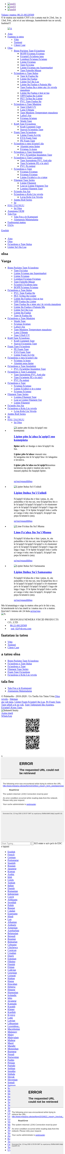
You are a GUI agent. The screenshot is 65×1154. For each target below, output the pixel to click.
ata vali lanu (7, 702)
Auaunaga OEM (16, 211)
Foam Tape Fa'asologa (25, 132)
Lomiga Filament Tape (31, 188)
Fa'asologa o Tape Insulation (28, 152)
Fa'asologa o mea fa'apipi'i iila (29, 143)
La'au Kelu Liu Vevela (31, 197)
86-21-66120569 (18, 625)
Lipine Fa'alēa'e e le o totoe (33, 177)
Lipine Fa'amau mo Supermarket (36, 67)
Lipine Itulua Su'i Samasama (33, 572)
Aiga (10, 34)
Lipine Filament (28, 183)
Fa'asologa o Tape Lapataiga (28, 157)
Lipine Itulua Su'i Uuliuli (30, 492)
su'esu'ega (19, 481)
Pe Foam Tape (53, 702)
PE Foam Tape (27, 140)
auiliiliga (28, 481)
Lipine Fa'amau (28, 62)
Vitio (16, 39)
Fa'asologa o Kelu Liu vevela (28, 194)
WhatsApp (6, 716)
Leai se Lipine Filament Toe (34, 185)
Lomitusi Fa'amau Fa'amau (33, 59)
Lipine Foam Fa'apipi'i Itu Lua (30, 702)
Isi (15, 202)
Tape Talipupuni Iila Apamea (39, 704)
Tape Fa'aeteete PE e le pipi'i (34, 163)
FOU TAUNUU (16, 205)
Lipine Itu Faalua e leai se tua (34, 93)
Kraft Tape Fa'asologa (25, 124)
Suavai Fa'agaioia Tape (31, 129)
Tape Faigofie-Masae (30, 70)
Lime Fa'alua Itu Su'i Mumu (32, 532)
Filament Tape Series (24, 180)
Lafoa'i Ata (25, 115)
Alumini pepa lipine (30, 146)
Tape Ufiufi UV (28, 107)
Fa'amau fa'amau (28, 118)
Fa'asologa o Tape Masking (27, 104)
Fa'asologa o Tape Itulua (26, 73)
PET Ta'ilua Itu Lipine (31, 98)
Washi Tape (26, 121)
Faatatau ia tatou (16, 36)
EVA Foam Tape (28, 138)
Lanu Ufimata (27, 109)
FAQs (11, 225)
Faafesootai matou (17, 222)
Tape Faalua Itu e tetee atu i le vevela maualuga (37, 304)
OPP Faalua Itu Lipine (31, 95)
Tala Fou (12, 214)
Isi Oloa (18, 208)
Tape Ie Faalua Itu (29, 76)
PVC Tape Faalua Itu (30, 101)
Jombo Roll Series (23, 200)
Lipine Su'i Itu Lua (29, 81)
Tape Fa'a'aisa (27, 64)
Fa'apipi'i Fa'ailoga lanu (32, 56)
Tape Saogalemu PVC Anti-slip (36, 160)
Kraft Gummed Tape (30, 126)
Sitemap (14, 699)
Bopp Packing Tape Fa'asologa (29, 50)
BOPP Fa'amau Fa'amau (32, 53)
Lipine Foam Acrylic (30, 135)
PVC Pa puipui (27, 166)
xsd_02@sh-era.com (21, 628)
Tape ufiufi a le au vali (12, 704)
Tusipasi (18, 42)
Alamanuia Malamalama (26, 219)
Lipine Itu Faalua (28, 79)
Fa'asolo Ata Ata (22, 191)
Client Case (19, 45)
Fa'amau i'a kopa (28, 149)
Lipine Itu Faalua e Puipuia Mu (35, 84)
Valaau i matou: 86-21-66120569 (17, 14)
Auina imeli (7, 713)
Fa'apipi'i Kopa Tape (11, 707)
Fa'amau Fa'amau (29, 171)
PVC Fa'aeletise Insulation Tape (36, 154)
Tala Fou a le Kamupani (26, 216)
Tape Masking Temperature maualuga (39, 112)
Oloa (10, 48)
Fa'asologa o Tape (23, 169)
